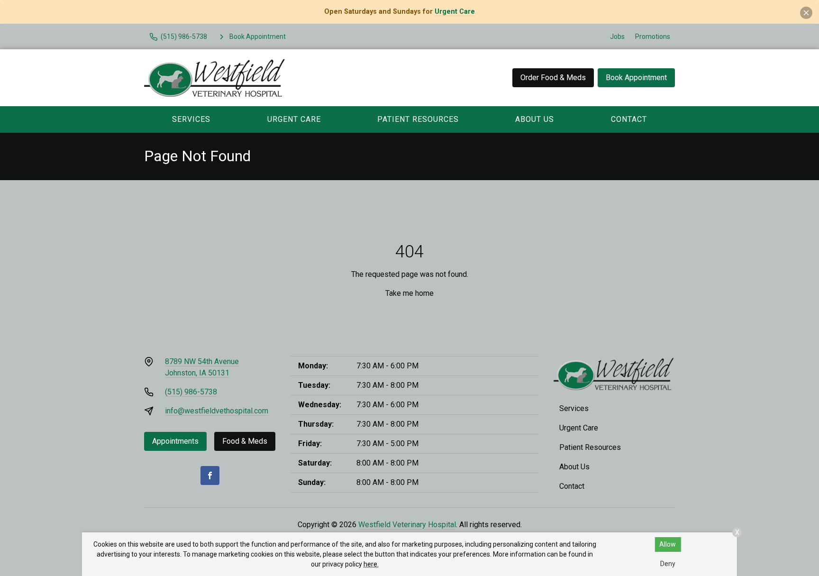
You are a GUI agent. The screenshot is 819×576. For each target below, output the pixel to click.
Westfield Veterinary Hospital (407, 524)
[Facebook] (209, 475)
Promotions (652, 36)
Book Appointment (636, 77)
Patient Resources (418, 119)
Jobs (617, 36)
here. (371, 564)
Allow (667, 544)
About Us (534, 119)
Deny (667, 563)
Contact (629, 119)
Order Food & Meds (553, 77)
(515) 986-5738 (191, 391)
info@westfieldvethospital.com (216, 410)
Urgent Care (455, 12)
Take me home (409, 293)
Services (191, 119)
